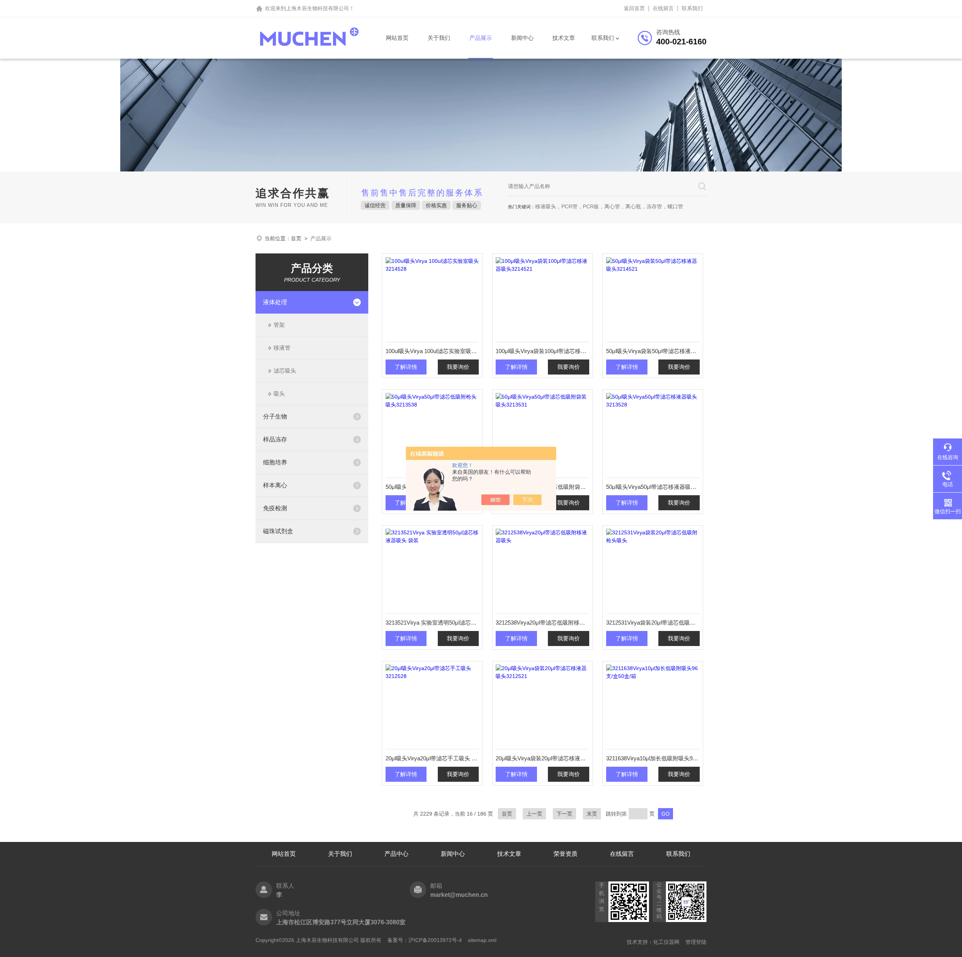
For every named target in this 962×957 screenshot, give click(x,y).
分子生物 (275, 416)
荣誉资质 (566, 854)
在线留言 (663, 8)
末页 (592, 814)
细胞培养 (275, 462)
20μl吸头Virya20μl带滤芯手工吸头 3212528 (432, 758)
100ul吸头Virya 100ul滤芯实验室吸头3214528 (432, 351)
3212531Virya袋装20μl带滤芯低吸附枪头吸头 (653, 622)
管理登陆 (695, 942)
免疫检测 (275, 508)
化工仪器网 (666, 942)
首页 (296, 238)
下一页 (564, 814)
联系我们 (692, 8)
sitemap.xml (482, 940)
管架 (279, 325)
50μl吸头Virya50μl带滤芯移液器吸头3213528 (653, 487)
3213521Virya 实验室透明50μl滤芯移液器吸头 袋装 (432, 622)
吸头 (279, 393)
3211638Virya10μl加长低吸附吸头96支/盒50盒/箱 (653, 758)
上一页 (534, 814)
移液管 (282, 347)
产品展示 (480, 38)
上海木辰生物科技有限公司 (317, 8)
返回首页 (634, 8)
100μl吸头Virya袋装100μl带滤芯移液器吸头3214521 (542, 351)
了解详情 (406, 367)
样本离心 (275, 485)
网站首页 (397, 38)
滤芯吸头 (285, 370)
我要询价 (458, 367)
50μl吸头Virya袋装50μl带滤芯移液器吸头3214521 (653, 351)
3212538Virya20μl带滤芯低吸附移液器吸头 (542, 622)
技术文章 (563, 38)
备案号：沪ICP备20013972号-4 (424, 940)
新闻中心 (522, 38)
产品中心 (396, 854)
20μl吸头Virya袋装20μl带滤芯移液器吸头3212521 (542, 758)
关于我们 (439, 38)
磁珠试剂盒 (278, 531)
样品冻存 (275, 439)
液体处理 (275, 302)
